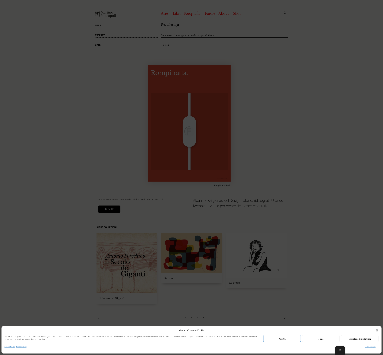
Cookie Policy (9, 347)
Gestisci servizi (370, 347)
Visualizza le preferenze (360, 338)
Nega (321, 338)
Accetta (282, 338)
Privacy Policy (21, 347)
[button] (377, 330)
